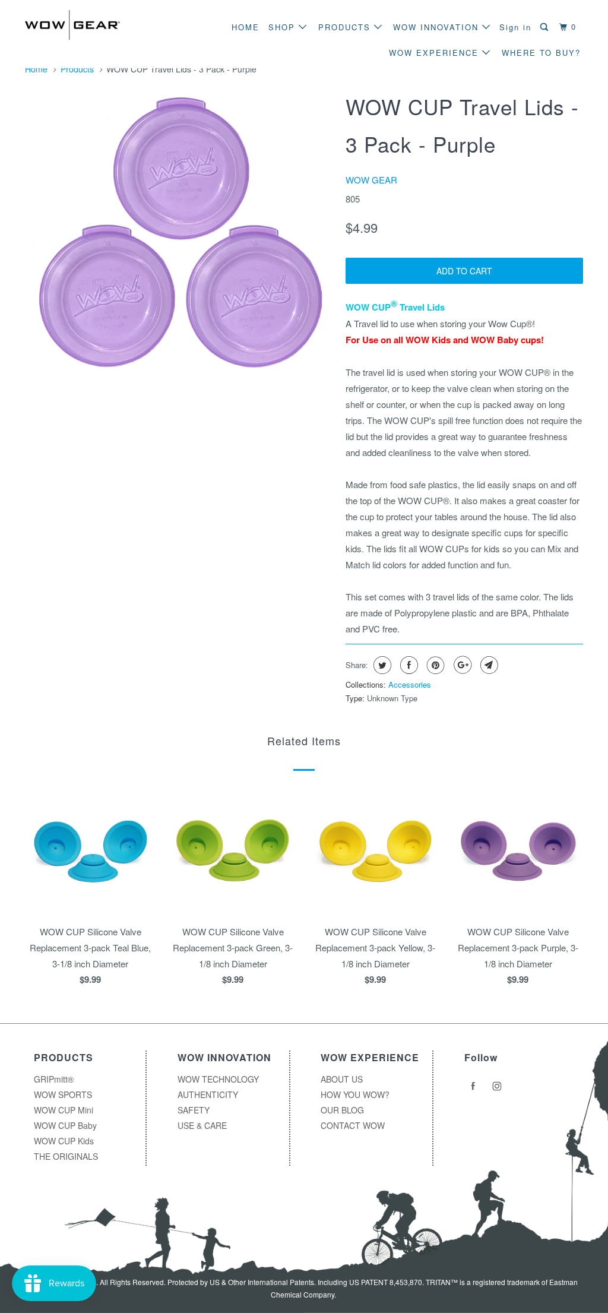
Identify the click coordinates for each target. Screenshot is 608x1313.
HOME (245, 27)
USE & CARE (202, 1125)
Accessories (409, 684)
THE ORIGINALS (66, 1156)
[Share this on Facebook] (407, 665)
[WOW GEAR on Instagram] (498, 1086)
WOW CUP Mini (63, 1110)
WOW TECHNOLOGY (218, 1079)
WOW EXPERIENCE (435, 52)
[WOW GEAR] (72, 25)
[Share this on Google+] (461, 665)
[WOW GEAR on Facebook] (475, 1086)
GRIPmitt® (54, 1079)
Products (77, 69)
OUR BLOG (342, 1110)
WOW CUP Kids (64, 1141)
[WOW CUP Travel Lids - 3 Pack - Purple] (179, 232)
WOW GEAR (371, 179)
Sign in (515, 27)
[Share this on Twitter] (380, 665)
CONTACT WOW (353, 1125)
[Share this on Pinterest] (434, 665)
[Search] (545, 27)
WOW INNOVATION (437, 27)
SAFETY (194, 1110)
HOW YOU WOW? (355, 1094)
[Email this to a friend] (487, 665)
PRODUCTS (346, 27)
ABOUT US (342, 1079)
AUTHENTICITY (208, 1094)
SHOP (283, 27)
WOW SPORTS (63, 1094)
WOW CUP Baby (65, 1125)
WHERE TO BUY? (541, 52)
